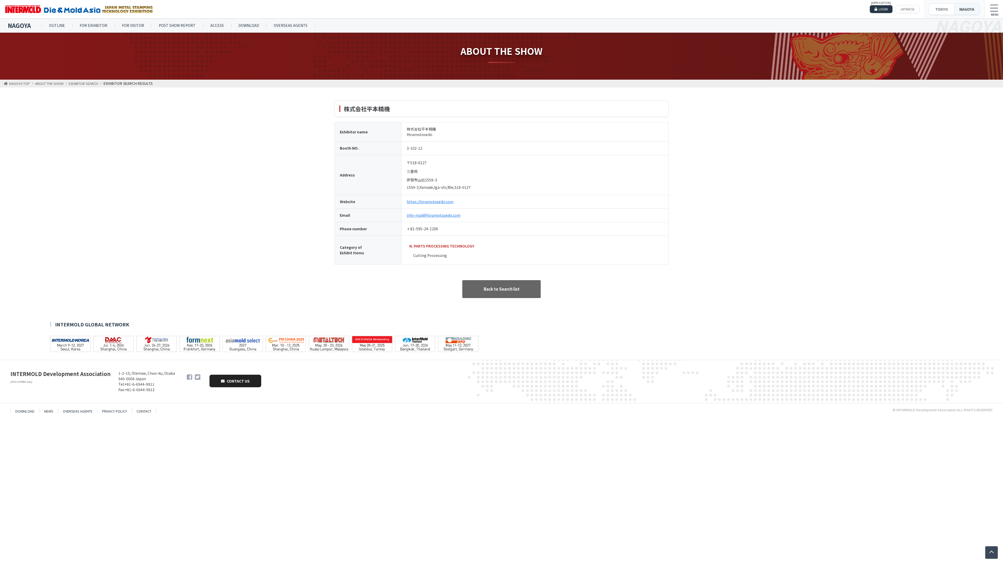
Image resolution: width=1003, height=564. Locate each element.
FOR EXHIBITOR (93, 25)
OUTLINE (57, 25)
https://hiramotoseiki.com (430, 201)
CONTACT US (238, 381)
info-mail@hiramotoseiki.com (433, 215)
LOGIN (883, 9)
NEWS (48, 411)
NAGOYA (966, 9)
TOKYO (941, 9)
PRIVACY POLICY (114, 411)
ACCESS (217, 25)
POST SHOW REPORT (177, 25)
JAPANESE (907, 9)
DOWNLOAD (248, 25)
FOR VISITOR (133, 25)
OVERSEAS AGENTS (290, 25)
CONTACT (144, 411)
